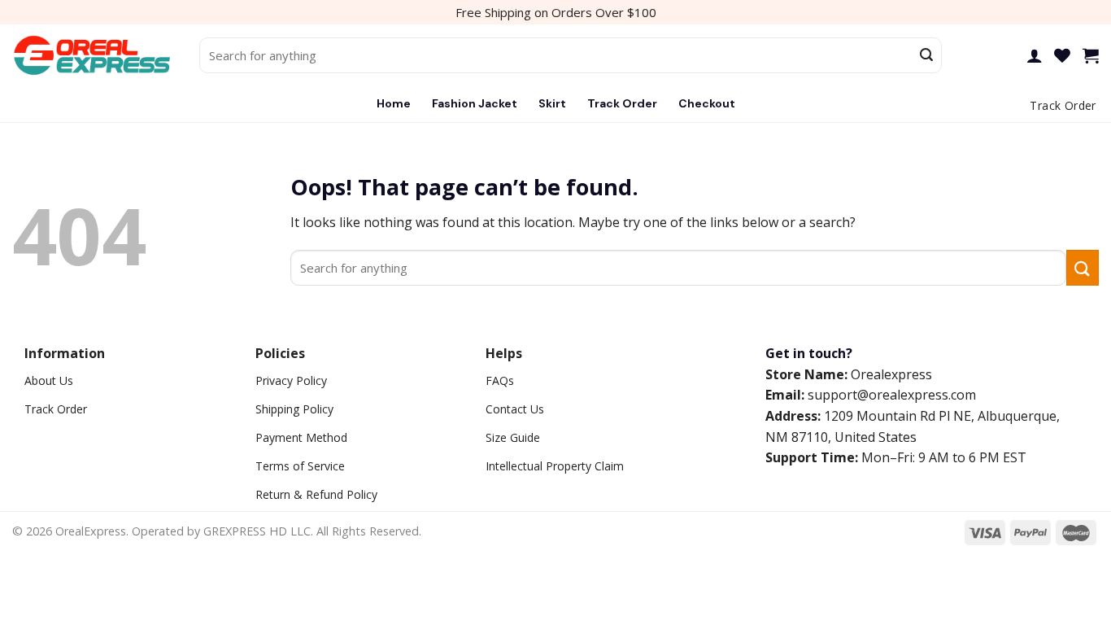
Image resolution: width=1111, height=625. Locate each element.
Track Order (622, 103)
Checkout (706, 103)
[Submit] (926, 55)
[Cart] (1091, 55)
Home (394, 103)
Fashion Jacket (474, 103)
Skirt (552, 103)
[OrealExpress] (93, 55)
